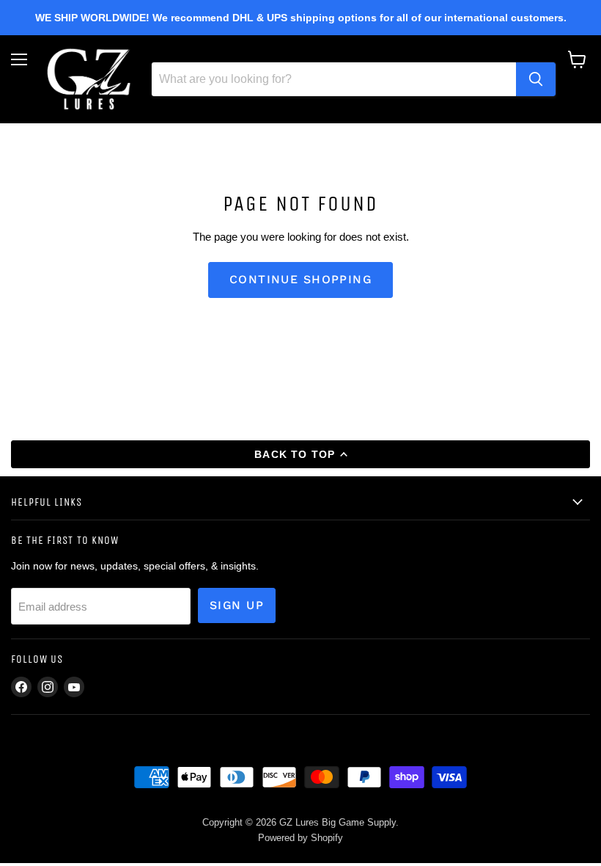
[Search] (536, 79)
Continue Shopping (300, 279)
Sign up (237, 605)
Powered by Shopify (300, 837)
